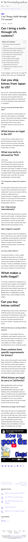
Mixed (10, 532)
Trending (7, 521)
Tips (3, 13)
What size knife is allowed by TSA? (13, 52)
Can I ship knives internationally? (12, 54)
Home (3, 531)
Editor (4, 23)
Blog (3, 520)
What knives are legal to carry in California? (13, 68)
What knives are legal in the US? (12, 50)
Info (23, 531)
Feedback (16, 532)
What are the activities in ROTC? (15, 493)
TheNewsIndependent (15, 2)
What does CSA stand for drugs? (15, 511)
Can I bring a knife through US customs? (11, 45)
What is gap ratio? (10, 507)
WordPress (19, 538)
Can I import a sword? (9, 56)
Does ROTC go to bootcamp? (14, 497)
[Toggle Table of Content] (23, 42)
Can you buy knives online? (11, 60)
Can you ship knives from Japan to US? (14, 48)
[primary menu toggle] (2, 2)
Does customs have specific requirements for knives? (11, 63)
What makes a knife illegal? (11, 58)
